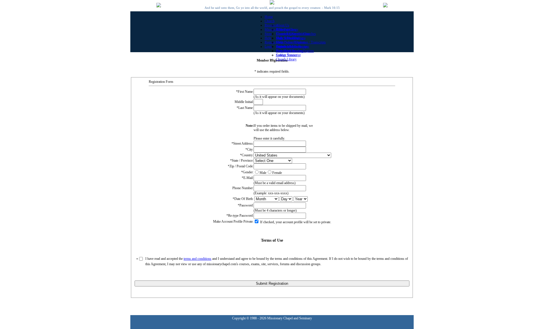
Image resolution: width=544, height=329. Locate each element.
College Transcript (288, 55)
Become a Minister (288, 46)
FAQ (279, 42)
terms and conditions (197, 259)
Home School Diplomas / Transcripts (301, 42)
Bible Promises (286, 29)
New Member (285, 51)
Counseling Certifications (293, 34)
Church (270, 21)
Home (269, 17)
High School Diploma (290, 38)
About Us (282, 25)
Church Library (286, 59)
